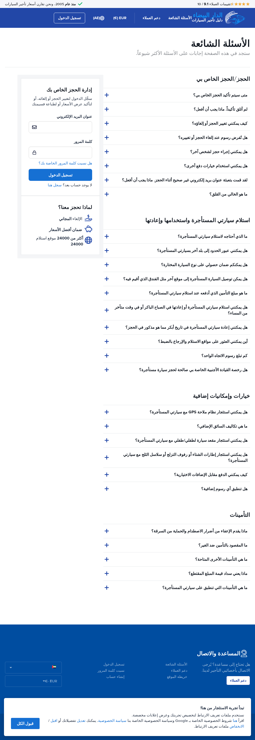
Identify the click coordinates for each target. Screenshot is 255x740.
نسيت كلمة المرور (111, 670)
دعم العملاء (151, 18)
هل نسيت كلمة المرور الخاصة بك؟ (65, 163)
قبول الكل (25, 723)
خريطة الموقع (177, 677)
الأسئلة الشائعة (180, 18)
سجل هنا (55, 185)
